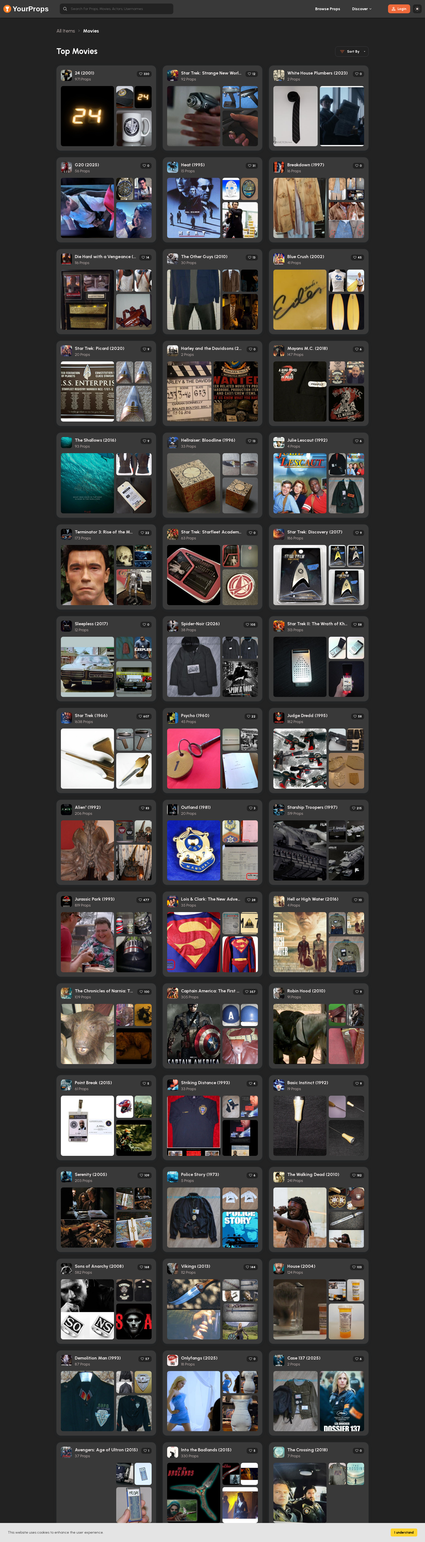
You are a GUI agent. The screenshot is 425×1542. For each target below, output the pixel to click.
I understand (404, 1532)
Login (402, 9)
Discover (360, 8)
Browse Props (327, 8)
